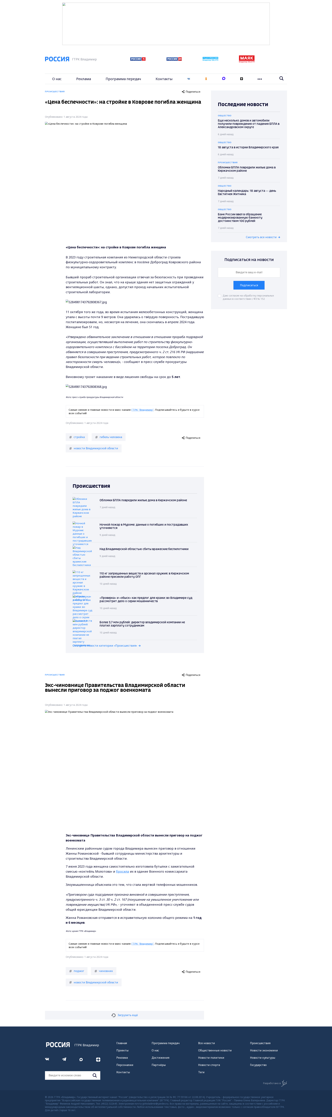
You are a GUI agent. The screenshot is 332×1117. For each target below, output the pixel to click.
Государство (258, 1065)
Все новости (206, 1043)
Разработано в (272, 1083)
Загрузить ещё (128, 1015)
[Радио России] (210, 60)
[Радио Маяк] (247, 61)
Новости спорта (209, 1065)
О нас (57, 78)
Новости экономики (264, 1050)
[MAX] (223, 78)
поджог (79, 971)
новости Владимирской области (96, 448)
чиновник (106, 971)
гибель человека (111, 437)
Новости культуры (262, 1058)
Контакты (164, 78)
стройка (79, 437)
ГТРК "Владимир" (142, 409)
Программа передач (123, 78)
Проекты (122, 1050)
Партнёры (159, 1065)
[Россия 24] (174, 59)
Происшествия (260, 1043)
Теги (201, 1072)
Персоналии (124, 1065)
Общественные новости (215, 1050)
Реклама (83, 78)
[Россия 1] (138, 59)
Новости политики (211, 1058)
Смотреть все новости (261, 237)
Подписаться (249, 285)
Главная (121, 1043)
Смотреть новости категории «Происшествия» (105, 645)
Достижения (160, 1058)
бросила (122, 871)
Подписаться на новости (249, 260)
